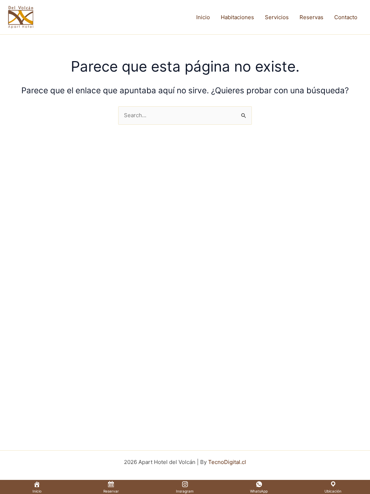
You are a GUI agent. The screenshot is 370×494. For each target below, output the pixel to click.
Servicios (277, 17)
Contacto (345, 17)
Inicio (203, 17)
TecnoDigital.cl (227, 462)
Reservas (311, 17)
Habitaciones (237, 17)
